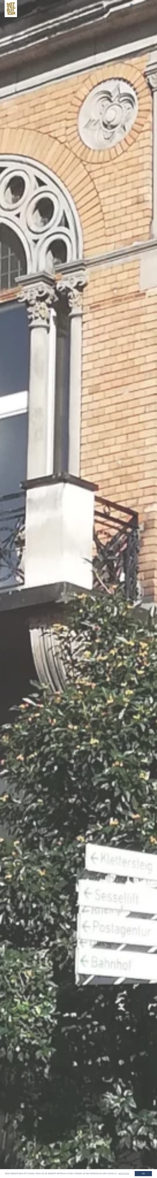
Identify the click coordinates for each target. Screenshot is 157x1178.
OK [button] (143, 1173)
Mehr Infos (123, 1173)
